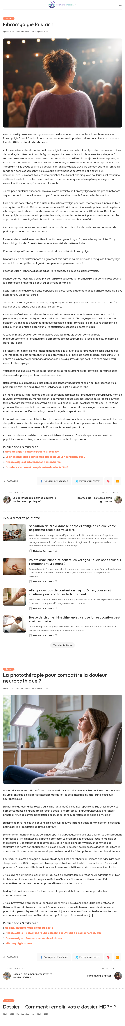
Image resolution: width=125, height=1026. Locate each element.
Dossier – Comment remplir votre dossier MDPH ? (37, 467)
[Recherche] (120, 4)
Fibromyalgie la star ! (20, 943)
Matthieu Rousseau (42, 551)
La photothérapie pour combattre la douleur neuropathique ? (45, 457)
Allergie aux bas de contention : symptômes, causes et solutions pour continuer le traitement (70, 592)
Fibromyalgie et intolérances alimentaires (33, 462)
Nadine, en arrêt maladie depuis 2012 (29, 928)
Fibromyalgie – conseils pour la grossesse (32, 451)
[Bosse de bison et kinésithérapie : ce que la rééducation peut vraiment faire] (14, 624)
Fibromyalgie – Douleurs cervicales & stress (33, 938)
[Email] (117, 481)
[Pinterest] (108, 481)
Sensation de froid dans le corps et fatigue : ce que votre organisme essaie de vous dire (72, 528)
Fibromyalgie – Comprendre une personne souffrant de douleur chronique (53, 933)
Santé (8, 18)
